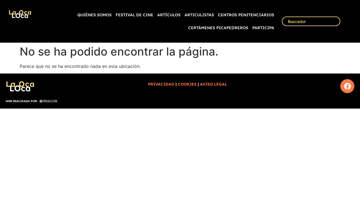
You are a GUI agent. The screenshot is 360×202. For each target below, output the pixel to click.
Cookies (187, 84)
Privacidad (161, 84)
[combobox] (311, 21)
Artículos (169, 14)
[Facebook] (347, 86)
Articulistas (199, 14)
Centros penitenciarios (246, 14)
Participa (263, 27)
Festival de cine (134, 14)
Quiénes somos (94, 14)
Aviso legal (213, 84)
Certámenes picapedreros (218, 27)
